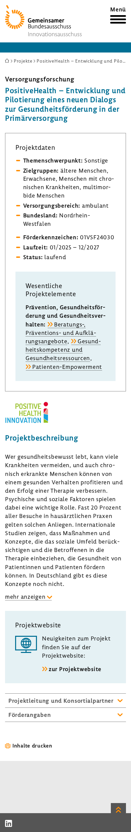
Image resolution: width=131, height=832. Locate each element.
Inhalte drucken (32, 745)
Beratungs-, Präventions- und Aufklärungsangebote (61, 333)
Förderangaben (29, 714)
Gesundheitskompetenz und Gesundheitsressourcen (63, 349)
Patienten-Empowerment (67, 366)
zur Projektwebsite (75, 668)
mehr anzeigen (25, 596)
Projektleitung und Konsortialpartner (61, 700)
